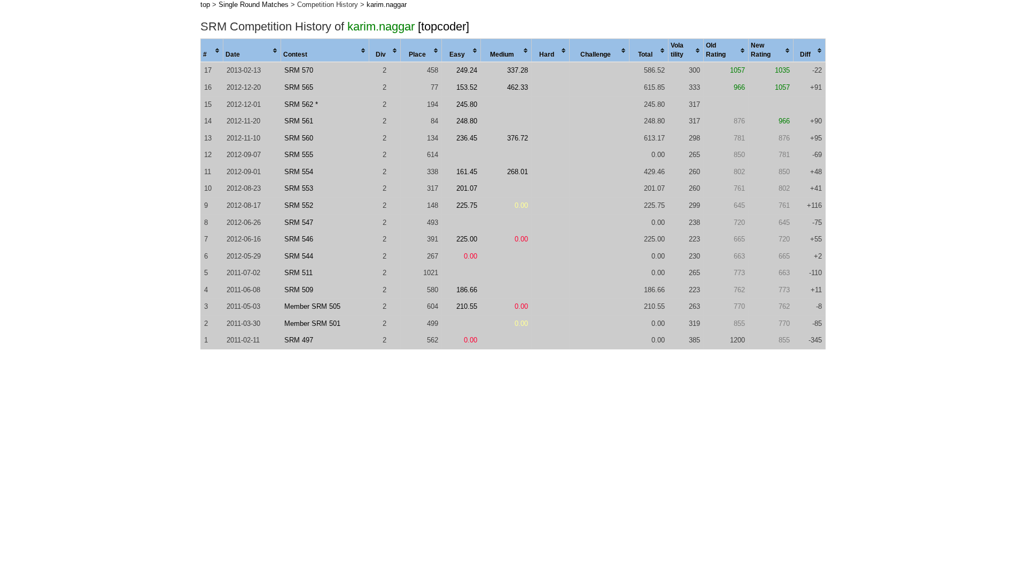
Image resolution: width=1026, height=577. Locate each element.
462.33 (517, 87)
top (205, 5)
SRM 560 (298, 138)
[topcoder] (443, 26)
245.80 (466, 104)
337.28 (517, 70)
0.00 (521, 205)
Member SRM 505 (312, 306)
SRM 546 (298, 239)
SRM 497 (298, 340)
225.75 (466, 205)
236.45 (466, 138)
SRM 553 (298, 188)
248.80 (466, 121)
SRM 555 (298, 155)
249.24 (466, 70)
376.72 (517, 138)
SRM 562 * (301, 104)
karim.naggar (387, 5)
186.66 (466, 290)
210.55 (466, 306)
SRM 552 (298, 205)
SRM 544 (298, 256)
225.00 (466, 239)
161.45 (466, 172)
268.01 (517, 172)
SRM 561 (298, 121)
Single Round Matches (254, 5)
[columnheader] (212, 51)
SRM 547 (298, 223)
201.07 (466, 188)
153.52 (466, 87)
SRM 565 (298, 87)
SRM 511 (298, 273)
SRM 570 (298, 70)
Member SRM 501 (312, 323)
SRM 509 (298, 290)
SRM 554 (298, 172)
